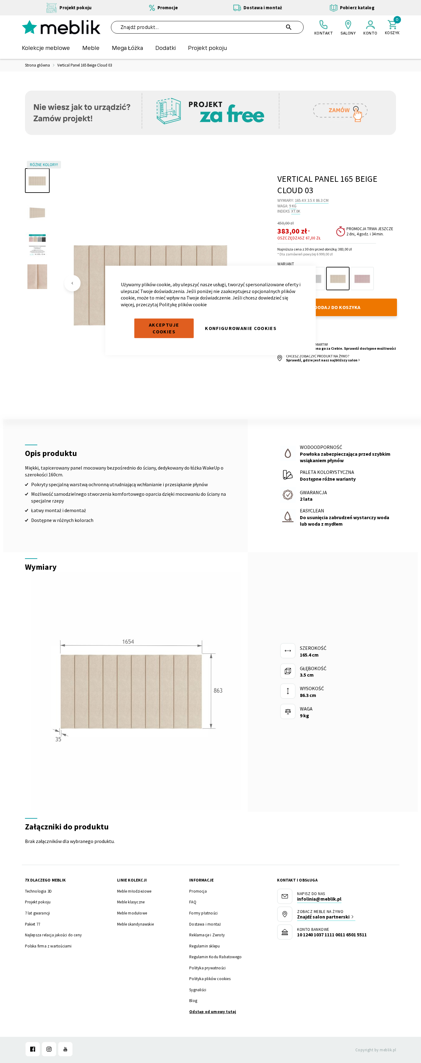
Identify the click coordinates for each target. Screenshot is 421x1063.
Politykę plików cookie (183, 304)
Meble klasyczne (131, 902)
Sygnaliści (197, 989)
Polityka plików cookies (210, 978)
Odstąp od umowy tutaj (212, 1011)
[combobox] (207, 27)
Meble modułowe (132, 913)
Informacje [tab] (201, 880)
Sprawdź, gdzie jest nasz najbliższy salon (322, 360)
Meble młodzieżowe (134, 891)
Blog (193, 1000)
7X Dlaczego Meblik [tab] (45, 880)
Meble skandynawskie (135, 924)
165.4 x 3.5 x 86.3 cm (312, 200)
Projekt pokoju (38, 902)
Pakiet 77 (32, 924)
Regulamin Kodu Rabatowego (215, 956)
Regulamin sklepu (204, 946)
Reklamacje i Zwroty (207, 935)
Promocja (198, 891)
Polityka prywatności (207, 968)
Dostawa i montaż (205, 924)
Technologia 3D (38, 891)
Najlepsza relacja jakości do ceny (53, 935)
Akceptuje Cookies (164, 328)
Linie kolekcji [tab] (132, 880)
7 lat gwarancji (37, 913)
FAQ (192, 902)
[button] (72, 283)
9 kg (292, 206)
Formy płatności (203, 913)
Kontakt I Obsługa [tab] (297, 880)
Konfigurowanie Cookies (240, 328)
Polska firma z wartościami (48, 946)
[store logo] (61, 27)
